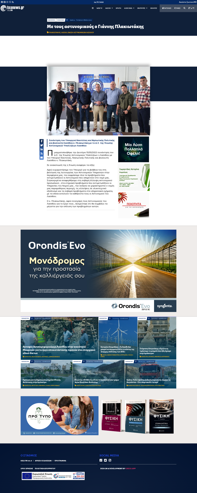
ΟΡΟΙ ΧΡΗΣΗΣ (27, 469)
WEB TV (99, 8)
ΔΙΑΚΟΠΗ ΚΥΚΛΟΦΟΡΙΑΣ (93, 385)
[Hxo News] (12, 8)
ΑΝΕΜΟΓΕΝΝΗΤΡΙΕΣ (113, 355)
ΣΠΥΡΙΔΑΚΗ (124, 355)
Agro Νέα (128, 8)
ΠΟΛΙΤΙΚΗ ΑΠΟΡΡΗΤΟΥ (45, 469)
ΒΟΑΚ (83, 385)
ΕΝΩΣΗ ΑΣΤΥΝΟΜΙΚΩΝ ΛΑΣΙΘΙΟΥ (81, 33)
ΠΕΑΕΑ (48, 385)
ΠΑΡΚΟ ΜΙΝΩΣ (55, 385)
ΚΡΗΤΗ (118, 8)
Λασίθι (108, 8)
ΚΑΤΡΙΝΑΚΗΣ (165, 356)
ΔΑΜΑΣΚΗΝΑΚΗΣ (54, 357)
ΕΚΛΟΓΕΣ (153, 8)
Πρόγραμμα (60, 461)
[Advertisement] (98, 51)
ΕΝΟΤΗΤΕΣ (141, 8)
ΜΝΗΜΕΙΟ (42, 385)
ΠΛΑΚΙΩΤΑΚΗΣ (55, 33)
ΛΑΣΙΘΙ (64, 33)
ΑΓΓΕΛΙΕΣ (167, 8)
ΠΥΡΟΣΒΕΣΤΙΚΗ (159, 385)
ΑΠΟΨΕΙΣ (151, 356)
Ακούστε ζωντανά (186, 2)
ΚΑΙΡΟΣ (137, 385)
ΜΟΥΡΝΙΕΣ (45, 357)
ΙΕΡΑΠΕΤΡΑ (25, 318)
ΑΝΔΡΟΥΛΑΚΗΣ (36, 357)
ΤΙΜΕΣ (178, 8)
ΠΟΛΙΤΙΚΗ (60, 20)
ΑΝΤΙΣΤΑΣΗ (35, 385)
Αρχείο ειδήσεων (43, 461)
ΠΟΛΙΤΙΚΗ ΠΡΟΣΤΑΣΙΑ (147, 385)
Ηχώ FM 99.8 (26, 461)
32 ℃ (192, 8)
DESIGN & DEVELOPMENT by (118, 469)
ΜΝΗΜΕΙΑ (158, 356)
